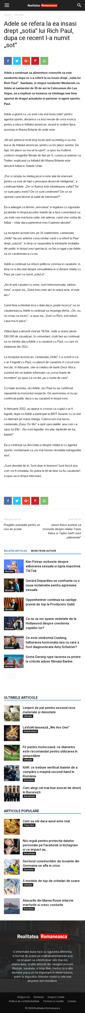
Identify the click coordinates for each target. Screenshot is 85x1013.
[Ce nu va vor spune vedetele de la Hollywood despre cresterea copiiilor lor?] (14, 623)
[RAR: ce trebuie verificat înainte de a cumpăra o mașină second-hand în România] (12, 773)
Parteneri (39, 997)
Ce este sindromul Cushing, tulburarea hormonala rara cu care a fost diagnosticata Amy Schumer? (52, 642)
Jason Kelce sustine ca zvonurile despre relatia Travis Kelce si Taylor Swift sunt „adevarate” (61, 531)
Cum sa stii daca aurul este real (46, 821)
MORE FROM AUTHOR (43, 551)
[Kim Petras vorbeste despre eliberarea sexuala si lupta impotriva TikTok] (14, 566)
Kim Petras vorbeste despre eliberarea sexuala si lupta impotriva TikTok (53, 566)
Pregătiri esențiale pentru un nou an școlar (22, 527)
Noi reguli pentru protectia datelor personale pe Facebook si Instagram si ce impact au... (50, 845)
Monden (19, 14)
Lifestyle (28, 716)
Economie (29, 780)
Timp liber (29, 825)
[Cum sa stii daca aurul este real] (12, 827)
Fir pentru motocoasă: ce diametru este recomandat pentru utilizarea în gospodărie (50, 751)
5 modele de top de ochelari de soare (51, 881)
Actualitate (29, 796)
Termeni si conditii (53, 1001)
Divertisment (30, 731)
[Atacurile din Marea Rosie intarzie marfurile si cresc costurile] (12, 906)
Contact (71, 1001)
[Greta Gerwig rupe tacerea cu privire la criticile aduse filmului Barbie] (14, 661)
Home (7, 14)
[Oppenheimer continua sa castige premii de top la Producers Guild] (14, 604)
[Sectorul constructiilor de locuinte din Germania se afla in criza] (12, 867)
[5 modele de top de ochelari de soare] (12, 886)
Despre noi (23, 997)
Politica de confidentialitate (24, 1001)
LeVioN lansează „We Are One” (46, 727)
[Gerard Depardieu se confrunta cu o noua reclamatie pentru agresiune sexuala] (14, 585)
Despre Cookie (56, 997)
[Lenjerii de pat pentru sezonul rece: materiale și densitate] (12, 713)
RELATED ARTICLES (15, 551)
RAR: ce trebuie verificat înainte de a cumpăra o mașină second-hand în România (50, 771)
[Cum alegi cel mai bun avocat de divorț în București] (12, 793)
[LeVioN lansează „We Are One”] (12, 733)
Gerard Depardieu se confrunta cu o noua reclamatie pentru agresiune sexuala (53, 585)
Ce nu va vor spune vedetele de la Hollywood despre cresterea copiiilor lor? (51, 623)
